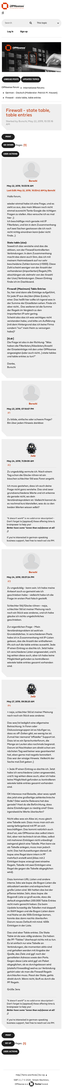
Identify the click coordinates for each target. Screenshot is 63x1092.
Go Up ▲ (43, 1075)
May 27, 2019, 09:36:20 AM (20, 702)
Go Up (8, 1043)
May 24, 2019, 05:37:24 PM (20, 577)
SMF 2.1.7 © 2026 (22, 1080)
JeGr (33, 456)
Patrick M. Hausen (47, 93)
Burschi (33, 181)
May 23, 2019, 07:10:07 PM (20, 409)
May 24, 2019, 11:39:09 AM (20, 461)
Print (8, 137)
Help (18, 1075)
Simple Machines (40, 1080)
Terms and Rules (29, 1075)
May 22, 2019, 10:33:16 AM (20, 186)
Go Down (8, 145)
